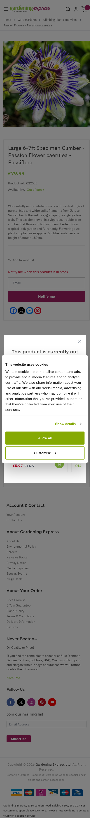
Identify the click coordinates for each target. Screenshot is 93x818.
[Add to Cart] (59, 463)
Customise (42, 453)
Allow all (45, 438)
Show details (65, 423)
